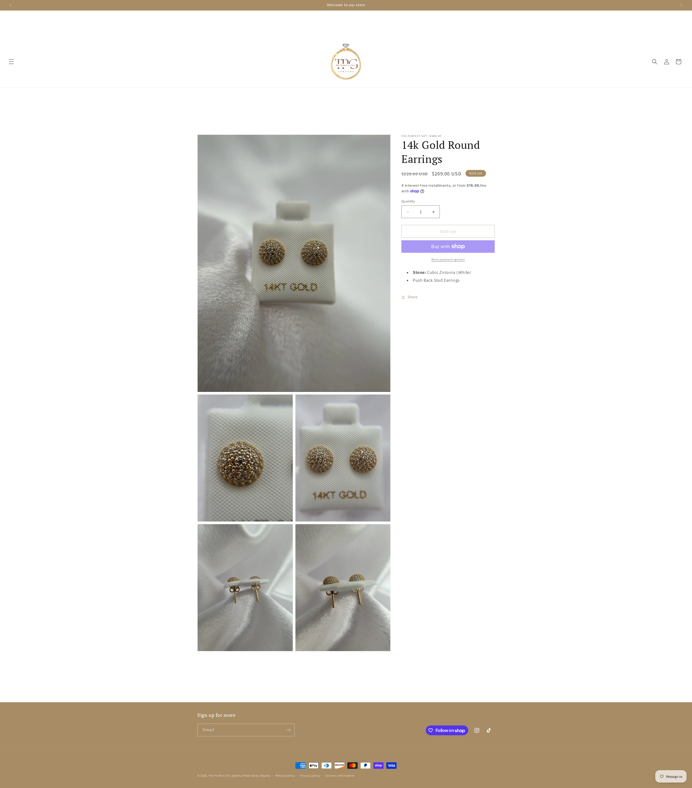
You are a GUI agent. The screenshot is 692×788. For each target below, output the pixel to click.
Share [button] (413, 296)
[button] (11, 62)
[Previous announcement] (10, 5)
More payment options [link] (448, 259)
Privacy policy (310, 775)
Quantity (408, 201)
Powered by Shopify (256, 775)
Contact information (340, 775)
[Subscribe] (288, 730)
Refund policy (285, 775)
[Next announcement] (681, 5)
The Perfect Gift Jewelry (225, 775)
